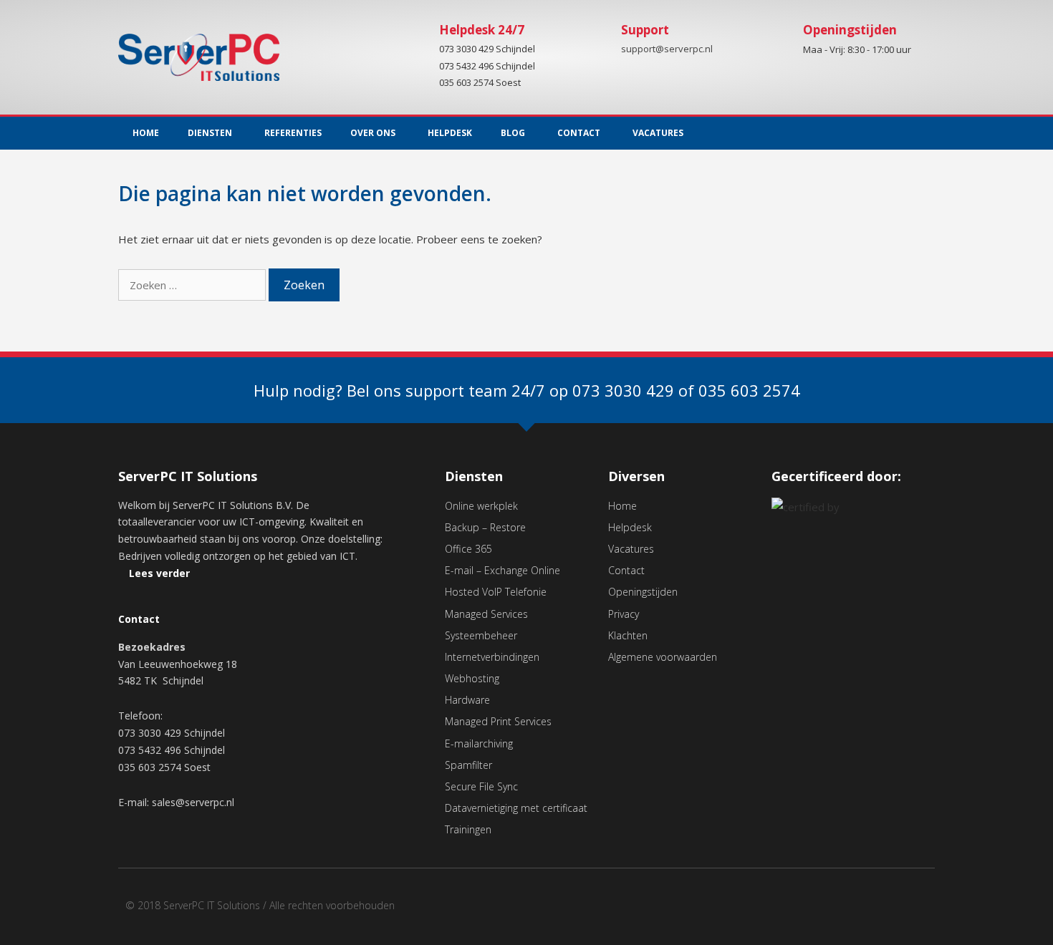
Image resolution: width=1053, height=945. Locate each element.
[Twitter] (924, 133)
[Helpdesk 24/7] (414, 41)
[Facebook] (891, 910)
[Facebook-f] (894, 133)
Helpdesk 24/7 (481, 29)
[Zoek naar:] (193, 285)
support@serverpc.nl (667, 49)
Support (645, 29)
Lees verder (159, 573)
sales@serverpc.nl (193, 802)
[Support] (596, 41)
